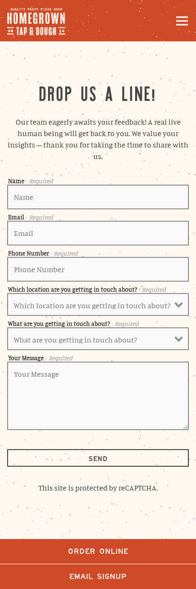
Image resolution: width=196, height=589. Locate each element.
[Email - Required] (98, 233)
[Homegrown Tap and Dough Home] (40, 20)
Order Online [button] (98, 551)
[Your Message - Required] (98, 396)
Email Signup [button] (98, 576)
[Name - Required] (98, 197)
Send (98, 458)
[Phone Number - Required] (98, 269)
